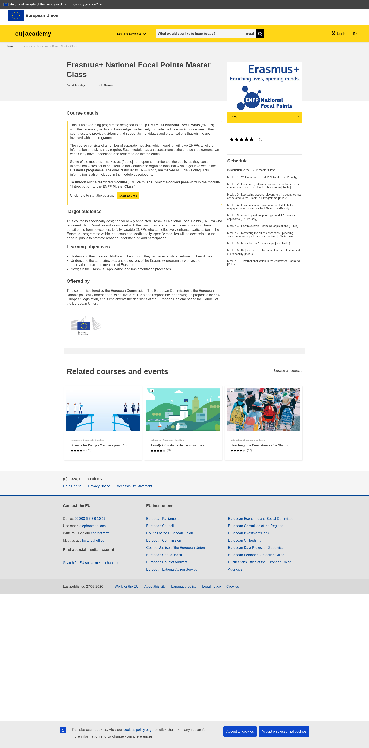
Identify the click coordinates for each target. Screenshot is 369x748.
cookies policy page (138, 730)
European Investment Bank (248, 533)
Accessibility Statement (134, 486)
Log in (341, 33)
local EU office (93, 540)
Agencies (235, 569)
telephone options (92, 526)
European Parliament (162, 518)
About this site (155, 586)
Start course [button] (128, 195)
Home (11, 46)
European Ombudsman (245, 540)
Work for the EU (127, 586)
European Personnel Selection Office (256, 555)
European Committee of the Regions (255, 526)
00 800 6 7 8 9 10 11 (90, 518)
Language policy (183, 586)
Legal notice (211, 586)
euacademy (33, 33)
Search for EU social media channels (91, 563)
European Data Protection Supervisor (256, 547)
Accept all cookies (240, 731)
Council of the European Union (169, 533)
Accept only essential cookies (284, 731)
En (355, 33)
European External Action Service (171, 569)
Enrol (233, 117)
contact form (100, 533)
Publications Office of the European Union (259, 562)
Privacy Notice (99, 486)
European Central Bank (164, 555)
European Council (160, 526)
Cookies (232, 586)
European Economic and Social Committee (260, 518)
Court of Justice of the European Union (175, 547)
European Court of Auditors (166, 562)
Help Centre (72, 486)
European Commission (163, 540)
